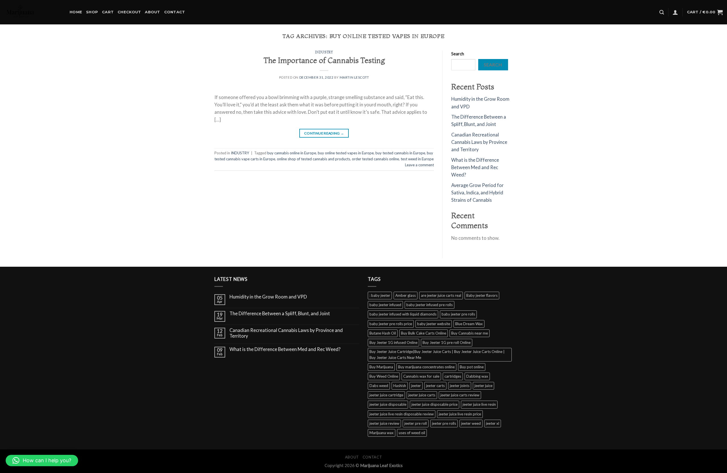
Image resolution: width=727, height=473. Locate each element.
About (152, 12)
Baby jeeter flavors (482, 295)
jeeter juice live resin (479, 404)
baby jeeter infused (385, 304)
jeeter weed (471, 423)
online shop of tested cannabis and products (313, 159)
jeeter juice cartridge (386, 395)
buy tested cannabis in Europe (400, 153)
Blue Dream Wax (469, 323)
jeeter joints (459, 385)
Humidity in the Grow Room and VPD (268, 297)
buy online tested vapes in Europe (346, 153)
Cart (108, 12)
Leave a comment (419, 165)
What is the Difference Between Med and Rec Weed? (475, 167)
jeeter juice (483, 385)
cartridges (452, 376)
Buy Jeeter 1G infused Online (393, 342)
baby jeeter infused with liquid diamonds (402, 314)
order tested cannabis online (375, 159)
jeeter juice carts (421, 395)
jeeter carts (435, 385)
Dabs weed (378, 385)
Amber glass (405, 295)
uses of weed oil (412, 432)
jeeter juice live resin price (460, 414)
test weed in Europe (417, 159)
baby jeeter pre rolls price (390, 323)
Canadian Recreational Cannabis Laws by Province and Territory (479, 142)
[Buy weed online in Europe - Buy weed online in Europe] (32, 12)
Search (457, 53)
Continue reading (324, 133)
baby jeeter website (433, 323)
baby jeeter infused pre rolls (429, 304)
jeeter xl (492, 423)
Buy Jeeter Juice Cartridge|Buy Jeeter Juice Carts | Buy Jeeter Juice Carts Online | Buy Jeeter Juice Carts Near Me (437, 354)
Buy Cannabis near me (469, 333)
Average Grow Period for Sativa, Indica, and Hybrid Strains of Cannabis (477, 192)
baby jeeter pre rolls (458, 314)
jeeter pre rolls (444, 423)
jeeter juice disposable (387, 404)
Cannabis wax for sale (421, 376)
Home (76, 12)
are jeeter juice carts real (441, 295)
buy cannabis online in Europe (291, 153)
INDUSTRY (324, 52)
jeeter (416, 385)
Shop (92, 12)
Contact (174, 12)
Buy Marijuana (381, 367)
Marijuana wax (381, 432)
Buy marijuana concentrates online (426, 367)
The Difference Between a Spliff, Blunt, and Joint (279, 313)
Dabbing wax (477, 376)
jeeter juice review (384, 423)
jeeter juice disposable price (434, 404)
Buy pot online (472, 367)
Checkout (129, 12)
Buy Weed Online (383, 376)
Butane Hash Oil (382, 333)
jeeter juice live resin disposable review (401, 414)
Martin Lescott (354, 77)
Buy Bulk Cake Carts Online (423, 333)
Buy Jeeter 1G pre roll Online (447, 342)
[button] (42, 460)
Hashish (399, 385)
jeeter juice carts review (459, 395)
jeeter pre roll (415, 423)
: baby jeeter (379, 295)
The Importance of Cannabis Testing (324, 60)
